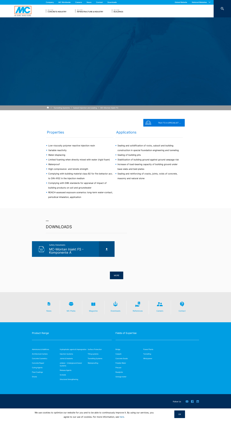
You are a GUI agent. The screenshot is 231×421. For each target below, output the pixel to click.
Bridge (118, 349)
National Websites (199, 2)
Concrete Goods (122, 358)
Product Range (40, 333)
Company (50, 2)
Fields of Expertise (126, 333)
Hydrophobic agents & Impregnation (73, 349)
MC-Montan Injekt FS (109, 108)
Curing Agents (37, 368)
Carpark (119, 354)
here (122, 417)
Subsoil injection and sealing (85, 108)
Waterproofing (93, 363)
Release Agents (65, 370)
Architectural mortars (40, 354)
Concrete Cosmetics (39, 358)
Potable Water (121, 363)
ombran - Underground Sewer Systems (71, 364)
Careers (78, 2)
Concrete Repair (38, 363)
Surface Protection (95, 349)
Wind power (147, 358)
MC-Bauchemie (22, 11)
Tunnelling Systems (62, 108)
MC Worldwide (64, 2)
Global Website (181, 2)
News (89, 2)
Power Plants (148, 349)
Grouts (34, 377)
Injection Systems (66, 354)
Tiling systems (93, 354)
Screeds (63, 375)
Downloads (112, 2)
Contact (99, 2)
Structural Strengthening (69, 379)
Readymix (119, 372)
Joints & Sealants (66, 358)
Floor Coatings (37, 372)
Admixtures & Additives (40, 349)
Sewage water (121, 377)
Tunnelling (147, 354)
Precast (118, 368)
